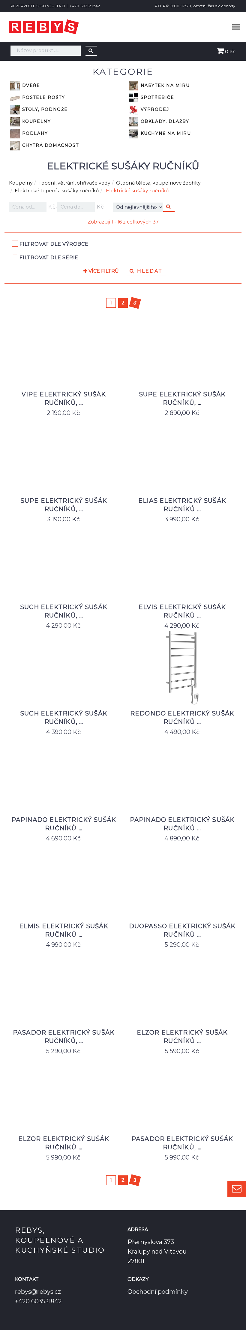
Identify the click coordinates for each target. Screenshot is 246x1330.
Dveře (30, 85)
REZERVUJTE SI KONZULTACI (37, 6)
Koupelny (35, 121)
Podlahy (34, 133)
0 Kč (230, 52)
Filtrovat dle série (49, 257)
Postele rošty (42, 97)
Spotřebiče (156, 97)
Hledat (149, 271)
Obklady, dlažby (164, 121)
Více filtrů (103, 271)
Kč (51, 206)
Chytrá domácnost (49, 145)
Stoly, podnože (44, 109)
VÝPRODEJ (154, 109)
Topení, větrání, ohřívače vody (74, 183)
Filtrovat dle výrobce (54, 244)
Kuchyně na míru (165, 133)
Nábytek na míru (164, 85)
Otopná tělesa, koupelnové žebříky (158, 183)
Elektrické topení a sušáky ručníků (57, 191)
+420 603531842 (85, 6)
